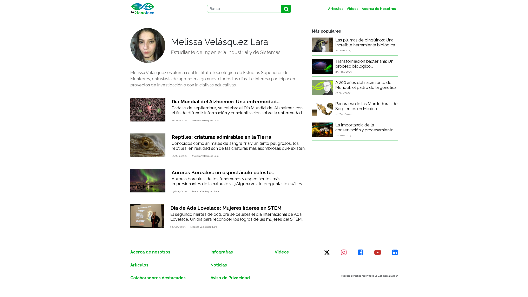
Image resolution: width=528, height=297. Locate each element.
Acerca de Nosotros (379, 9)
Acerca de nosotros (150, 252)
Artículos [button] (335, 9)
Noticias (219, 265)
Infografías (222, 252)
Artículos (139, 265)
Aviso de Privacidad (230, 277)
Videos (282, 252)
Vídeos (352, 9)
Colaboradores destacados (158, 277)
